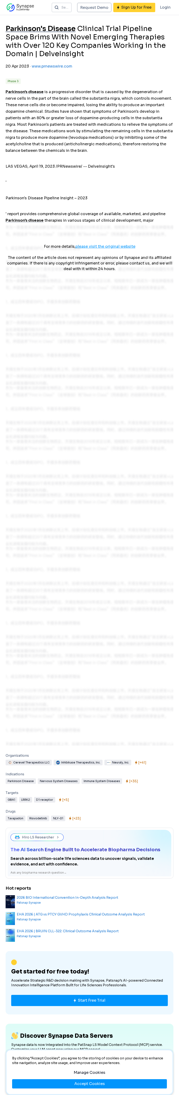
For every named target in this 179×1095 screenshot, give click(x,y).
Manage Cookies (89, 1072)
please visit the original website (105, 246)
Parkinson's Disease (41, 28)
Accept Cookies (89, 1083)
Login (165, 7)
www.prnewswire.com (52, 66)
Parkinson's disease (25, 91)
